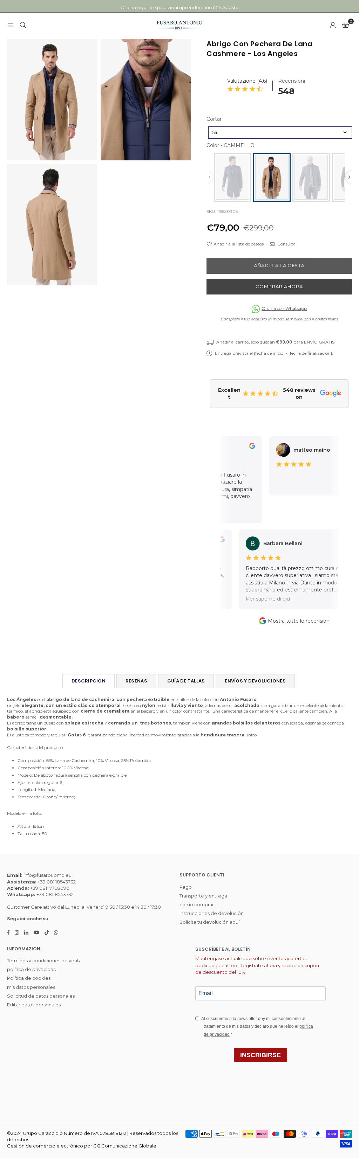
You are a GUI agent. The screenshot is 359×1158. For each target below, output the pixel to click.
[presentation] (349, 177)
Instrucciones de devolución (212, 913)
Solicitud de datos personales (41, 996)
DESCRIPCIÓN (89, 681)
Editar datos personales (34, 1004)
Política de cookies (28, 978)
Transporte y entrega (203, 896)
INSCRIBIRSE (260, 1055)
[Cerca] (22, 24)
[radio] (232, 177)
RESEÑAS (136, 681)
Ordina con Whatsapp (284, 308)
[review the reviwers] (245, 447)
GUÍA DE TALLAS (186, 681)
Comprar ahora (279, 286)
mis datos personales (31, 987)
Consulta (286, 244)
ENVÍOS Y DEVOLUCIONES (255, 681)
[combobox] (280, 132)
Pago (186, 887)
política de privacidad (31, 969)
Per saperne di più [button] (257, 599)
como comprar (197, 904)
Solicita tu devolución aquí (209, 922)
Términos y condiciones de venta (44, 960)
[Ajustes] (332, 25)
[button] (345, 25)
